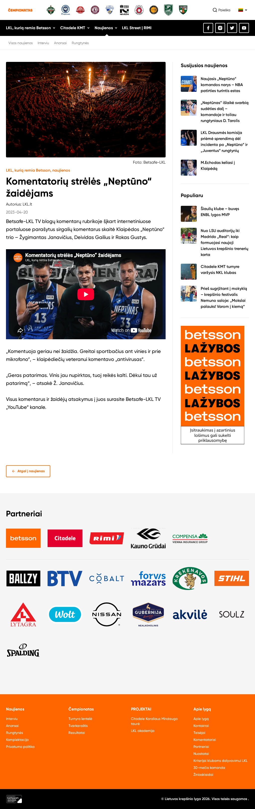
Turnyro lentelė (80, 719)
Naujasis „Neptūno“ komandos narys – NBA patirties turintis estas (222, 84)
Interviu (43, 43)
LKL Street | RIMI (136, 27)
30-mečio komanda (209, 768)
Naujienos (104, 27)
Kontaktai (201, 726)
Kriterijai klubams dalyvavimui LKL (220, 761)
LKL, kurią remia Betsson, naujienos (38, 170)
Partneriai (201, 747)
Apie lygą (201, 719)
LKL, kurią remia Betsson (28, 27)
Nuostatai (201, 754)
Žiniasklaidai (203, 775)
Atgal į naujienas (31, 471)
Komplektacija (17, 740)
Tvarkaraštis (78, 726)
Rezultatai (76, 733)
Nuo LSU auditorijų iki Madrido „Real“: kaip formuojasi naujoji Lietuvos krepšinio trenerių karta (224, 242)
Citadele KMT (72, 27)
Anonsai (60, 43)
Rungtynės (80, 43)
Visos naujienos (20, 43)
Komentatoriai (204, 740)
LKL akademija (142, 731)
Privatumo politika (20, 747)
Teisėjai (199, 733)
